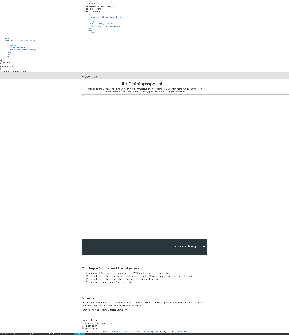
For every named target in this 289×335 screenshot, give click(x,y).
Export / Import (98, 21)
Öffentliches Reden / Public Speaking (106, 26)
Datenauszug (117, 331)
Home (90, 15)
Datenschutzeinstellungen (145, 331)
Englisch (94, 3)
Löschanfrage (129, 331)
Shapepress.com (181, 331)
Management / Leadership (102, 24)
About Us (91, 30)
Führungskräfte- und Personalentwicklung (104, 17)
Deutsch (89, 1)
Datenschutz (105, 331)
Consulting (91, 28)
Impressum (95, 331)
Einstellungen (79, 334)
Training (90, 19)
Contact (90, 33)
